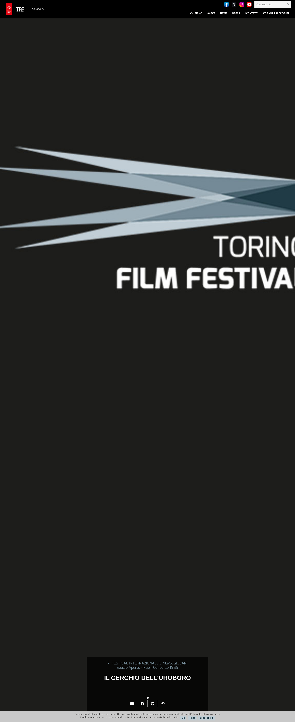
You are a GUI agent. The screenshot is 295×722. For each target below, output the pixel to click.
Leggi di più (206, 717)
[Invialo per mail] (132, 703)
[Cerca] (287, 4)
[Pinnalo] (153, 703)
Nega (192, 717)
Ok (183, 717)
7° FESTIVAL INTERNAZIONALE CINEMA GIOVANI (147, 663)
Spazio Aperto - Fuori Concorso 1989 (147, 667)
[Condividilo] (142, 703)
